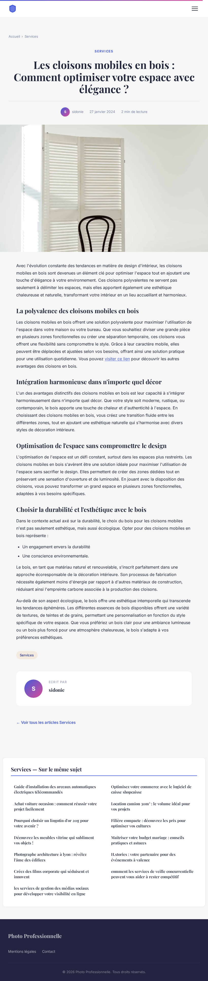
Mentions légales (22, 951)
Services (31, 36)
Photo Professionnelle (35, 935)
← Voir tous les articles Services (46, 722)
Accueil (14, 36)
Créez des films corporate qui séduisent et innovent (51, 874)
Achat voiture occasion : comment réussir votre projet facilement (55, 806)
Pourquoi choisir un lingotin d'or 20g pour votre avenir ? (51, 823)
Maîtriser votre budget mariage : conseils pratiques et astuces (147, 840)
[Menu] (195, 9)
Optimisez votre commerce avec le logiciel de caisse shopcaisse (151, 789)
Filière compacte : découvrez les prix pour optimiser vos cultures (148, 823)
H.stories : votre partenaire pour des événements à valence (143, 857)
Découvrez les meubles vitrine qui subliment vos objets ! (54, 840)
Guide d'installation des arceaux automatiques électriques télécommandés (55, 789)
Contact (48, 951)
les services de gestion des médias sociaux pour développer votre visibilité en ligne (51, 891)
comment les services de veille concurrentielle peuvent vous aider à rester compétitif (152, 874)
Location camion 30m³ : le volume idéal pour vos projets (150, 806)
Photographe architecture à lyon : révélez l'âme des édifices (50, 857)
